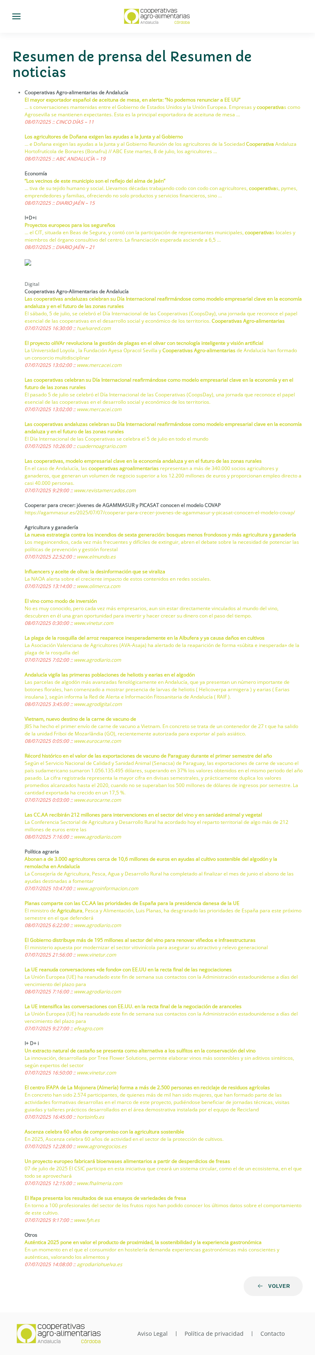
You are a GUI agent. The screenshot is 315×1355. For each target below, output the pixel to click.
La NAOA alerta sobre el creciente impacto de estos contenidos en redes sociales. (118, 578)
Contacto (272, 1333)
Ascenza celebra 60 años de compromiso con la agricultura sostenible (104, 1131)
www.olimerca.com (98, 586)
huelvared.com (94, 328)
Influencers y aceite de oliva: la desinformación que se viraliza (95, 571)
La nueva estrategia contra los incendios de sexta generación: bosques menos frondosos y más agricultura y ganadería (160, 534)
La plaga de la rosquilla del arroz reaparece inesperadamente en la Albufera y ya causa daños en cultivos (145, 637)
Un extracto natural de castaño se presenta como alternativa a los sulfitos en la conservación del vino (140, 1050)
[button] (16, 16)
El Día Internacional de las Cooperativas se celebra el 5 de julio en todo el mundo (116, 438)
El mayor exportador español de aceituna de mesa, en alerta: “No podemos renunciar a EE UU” (132, 99)
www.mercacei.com (99, 365)
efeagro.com (88, 1028)
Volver (279, 1286)
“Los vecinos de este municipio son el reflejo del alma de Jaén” (95, 180)
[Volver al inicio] (157, 16)
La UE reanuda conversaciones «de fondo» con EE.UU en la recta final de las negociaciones (128, 969)
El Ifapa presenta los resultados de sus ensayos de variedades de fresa (105, 1197)
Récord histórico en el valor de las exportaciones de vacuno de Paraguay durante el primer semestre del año (148, 755)
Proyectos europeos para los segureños (70, 225)
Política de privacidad (214, 1333)
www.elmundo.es (96, 556)
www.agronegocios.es (102, 1146)
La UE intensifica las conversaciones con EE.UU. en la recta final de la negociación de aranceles (133, 1006)
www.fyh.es (87, 1220)
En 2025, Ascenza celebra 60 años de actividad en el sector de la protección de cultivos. (124, 1139)
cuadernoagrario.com (101, 446)
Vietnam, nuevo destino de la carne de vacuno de (80, 718)
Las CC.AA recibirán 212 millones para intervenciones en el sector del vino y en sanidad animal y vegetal (143, 814)
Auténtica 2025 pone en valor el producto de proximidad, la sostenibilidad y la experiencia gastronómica (143, 1242)
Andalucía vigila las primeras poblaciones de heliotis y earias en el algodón (110, 674)
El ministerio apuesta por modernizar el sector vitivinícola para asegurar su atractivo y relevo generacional (146, 947)
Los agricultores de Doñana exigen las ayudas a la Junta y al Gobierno (104, 136)
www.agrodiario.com (97, 659)
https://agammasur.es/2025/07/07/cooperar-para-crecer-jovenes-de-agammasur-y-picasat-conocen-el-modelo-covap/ (160, 512)
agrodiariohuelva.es (99, 1264)
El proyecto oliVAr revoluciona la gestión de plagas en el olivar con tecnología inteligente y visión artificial (144, 342)
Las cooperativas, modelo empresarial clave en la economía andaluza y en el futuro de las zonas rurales (143, 460)
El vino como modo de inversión (61, 600)
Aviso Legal (152, 1333)
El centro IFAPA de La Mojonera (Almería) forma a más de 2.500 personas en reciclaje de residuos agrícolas (147, 1087)
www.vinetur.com (93, 623)
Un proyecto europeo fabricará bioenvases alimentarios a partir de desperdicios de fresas (127, 1161)
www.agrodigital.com (98, 704)
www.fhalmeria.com (99, 1183)
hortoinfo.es (90, 1116)
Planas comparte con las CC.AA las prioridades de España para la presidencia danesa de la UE (132, 903)
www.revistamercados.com (105, 490)
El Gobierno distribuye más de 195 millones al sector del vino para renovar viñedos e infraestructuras (140, 940)
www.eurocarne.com (97, 740)
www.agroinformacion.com (107, 888)
